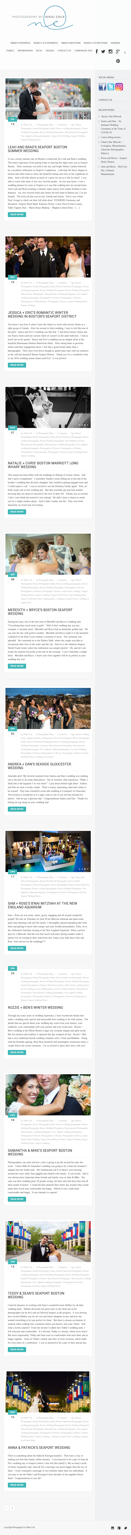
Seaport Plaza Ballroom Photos (53, 1139)
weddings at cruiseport (44, 757)
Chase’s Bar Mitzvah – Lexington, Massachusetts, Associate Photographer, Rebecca (113, 148)
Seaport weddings (28, 305)
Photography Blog (45, 125)
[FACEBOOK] (97, 51)
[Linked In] (112, 1528)
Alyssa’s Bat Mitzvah (111, 116)
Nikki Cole (27, 125)
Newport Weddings (78, 749)
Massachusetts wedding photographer (60, 294)
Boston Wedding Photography (52, 290)
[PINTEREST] (118, 61)
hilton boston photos (55, 985)
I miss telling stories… (112, 137)
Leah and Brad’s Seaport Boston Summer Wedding (37, 149)
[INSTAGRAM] (110, 51)
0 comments (62, 125)
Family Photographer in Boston (33, 985)
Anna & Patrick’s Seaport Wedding (39, 1448)
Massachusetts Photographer (76, 132)
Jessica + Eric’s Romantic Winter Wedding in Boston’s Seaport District (42, 314)
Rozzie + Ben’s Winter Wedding (35, 1007)
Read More (17, 214)
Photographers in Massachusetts (34, 301)
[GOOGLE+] (118, 51)
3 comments (62, 734)
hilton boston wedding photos (77, 985)
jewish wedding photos (44, 989)
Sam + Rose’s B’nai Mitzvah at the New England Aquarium (42, 905)
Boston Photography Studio (44, 128)
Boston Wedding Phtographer (52, 132)
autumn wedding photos (44, 738)
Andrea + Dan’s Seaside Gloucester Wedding (39, 766)
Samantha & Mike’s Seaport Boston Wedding (40, 1152)
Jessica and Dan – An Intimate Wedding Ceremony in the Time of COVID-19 (113, 127)
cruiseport (44, 745)
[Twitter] (125, 1528)
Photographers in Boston (71, 298)
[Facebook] (119, 1528)
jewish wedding (27, 989)
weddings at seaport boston (67, 599)
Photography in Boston (57, 301)
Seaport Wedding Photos (31, 140)
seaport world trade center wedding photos (38, 599)
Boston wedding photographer (68, 128)
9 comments (62, 1418)
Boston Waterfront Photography (69, 286)
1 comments (62, 283)
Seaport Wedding (78, 136)
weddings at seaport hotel (61, 1436)
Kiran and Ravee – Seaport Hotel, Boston (114, 160)
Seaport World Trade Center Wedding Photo (68, 595)
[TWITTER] (103, 51)
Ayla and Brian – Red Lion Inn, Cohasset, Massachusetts (114, 170)
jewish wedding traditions (64, 989)
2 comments (62, 1267)
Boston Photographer (63, 738)
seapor (85, 1135)
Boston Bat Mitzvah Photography (53, 881)
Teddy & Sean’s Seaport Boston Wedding (36, 1295)
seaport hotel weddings (71, 591)
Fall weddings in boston (74, 441)
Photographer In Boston (50, 298)
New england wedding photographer (35, 136)
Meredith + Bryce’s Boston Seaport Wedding (40, 612)
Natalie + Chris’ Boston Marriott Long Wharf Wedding (43, 465)
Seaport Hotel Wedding (60, 136)
